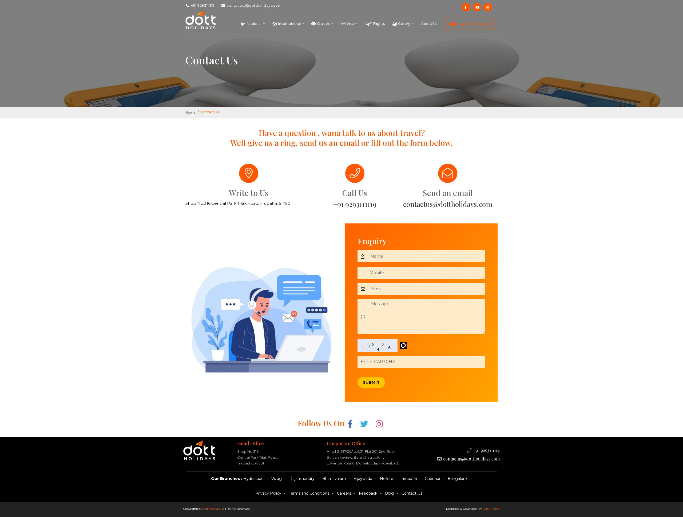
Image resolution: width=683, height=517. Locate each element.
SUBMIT (371, 382)
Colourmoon (491, 509)
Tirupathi (409, 478)
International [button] (289, 23)
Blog (389, 493)
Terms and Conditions (309, 493)
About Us (429, 23)
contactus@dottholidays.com (254, 5)
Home (190, 112)
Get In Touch (472, 23)
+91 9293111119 (202, 5)
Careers (344, 493)
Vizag (276, 478)
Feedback (368, 493)
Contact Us (412, 493)
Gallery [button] (404, 23)
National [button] (254, 23)
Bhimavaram (334, 478)
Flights (378, 23)
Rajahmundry (302, 478)
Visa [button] (350, 23)
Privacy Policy (268, 493)
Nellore (386, 478)
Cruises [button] (323, 23)
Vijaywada (363, 478)
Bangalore (457, 478)
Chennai (432, 478)
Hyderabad (253, 478)
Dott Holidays (211, 509)
